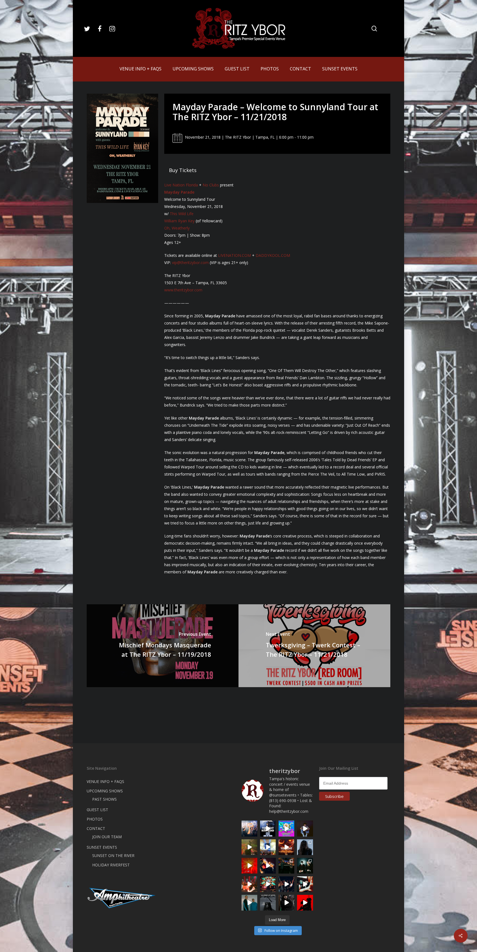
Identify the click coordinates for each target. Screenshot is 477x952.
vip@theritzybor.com (190, 262)
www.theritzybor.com (183, 289)
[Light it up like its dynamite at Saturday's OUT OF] (268, 866)
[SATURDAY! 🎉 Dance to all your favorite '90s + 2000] (286, 884)
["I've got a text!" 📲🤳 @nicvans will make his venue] (249, 884)
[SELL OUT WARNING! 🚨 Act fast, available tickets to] (286, 866)
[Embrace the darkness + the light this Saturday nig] (249, 866)
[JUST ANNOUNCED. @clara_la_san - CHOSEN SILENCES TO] (268, 903)
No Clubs (211, 185)
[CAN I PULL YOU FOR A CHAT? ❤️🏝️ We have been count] (249, 828)
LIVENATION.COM (234, 255)
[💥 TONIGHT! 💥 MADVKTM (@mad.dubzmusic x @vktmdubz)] (286, 847)
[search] (374, 28)
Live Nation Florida (181, 185)
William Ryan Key (179, 220)
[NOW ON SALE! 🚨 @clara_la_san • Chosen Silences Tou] (305, 847)
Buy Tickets (183, 170)
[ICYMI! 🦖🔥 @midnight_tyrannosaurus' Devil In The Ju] (286, 903)
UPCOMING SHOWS (105, 790)
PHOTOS (95, 819)
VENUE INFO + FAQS (105, 781)
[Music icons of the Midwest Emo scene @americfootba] (305, 903)
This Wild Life (182, 213)
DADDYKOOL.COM (273, 255)
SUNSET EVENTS (102, 847)
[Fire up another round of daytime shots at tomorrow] (268, 847)
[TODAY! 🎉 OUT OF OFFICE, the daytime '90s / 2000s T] (286, 828)
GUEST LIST (97, 809)
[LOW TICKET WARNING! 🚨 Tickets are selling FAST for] (305, 884)
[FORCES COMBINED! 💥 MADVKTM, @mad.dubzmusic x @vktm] (305, 866)
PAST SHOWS (104, 799)
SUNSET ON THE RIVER (113, 855)
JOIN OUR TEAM (107, 836)
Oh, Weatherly (177, 228)
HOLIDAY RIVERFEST (111, 864)
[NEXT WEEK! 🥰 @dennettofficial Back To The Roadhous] (305, 828)
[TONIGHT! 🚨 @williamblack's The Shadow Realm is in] (268, 828)
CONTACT (96, 828)
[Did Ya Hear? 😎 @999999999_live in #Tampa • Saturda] (249, 903)
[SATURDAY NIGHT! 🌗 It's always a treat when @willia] (268, 884)
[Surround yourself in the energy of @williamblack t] (249, 847)
